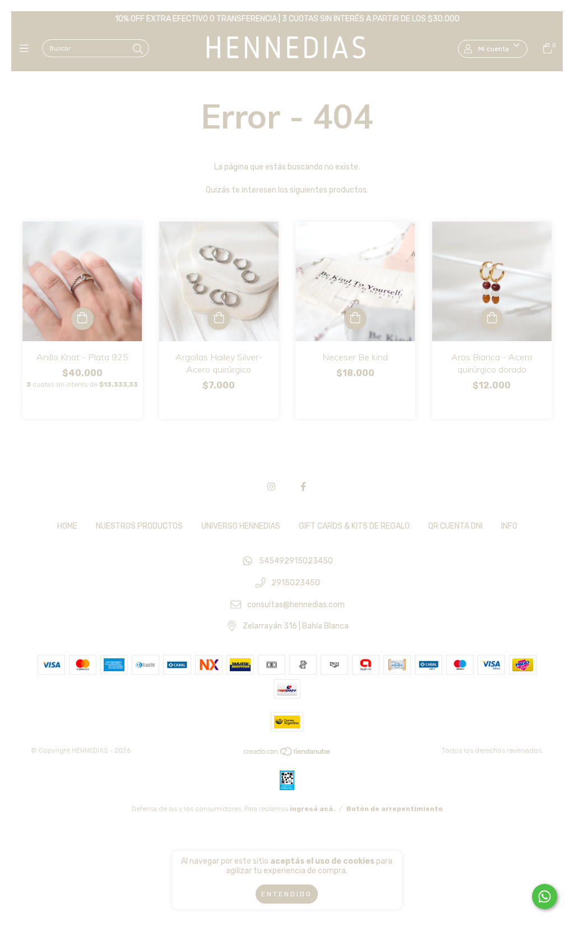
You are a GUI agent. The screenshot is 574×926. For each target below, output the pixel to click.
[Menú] (26, 48)
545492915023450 (296, 561)
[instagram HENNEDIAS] (271, 487)
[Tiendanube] (287, 754)
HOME (67, 526)
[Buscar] (137, 49)
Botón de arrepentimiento (394, 809)
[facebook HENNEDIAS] (303, 487)
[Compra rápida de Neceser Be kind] (355, 319)
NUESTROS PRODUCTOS (139, 526)
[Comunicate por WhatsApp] (544, 896)
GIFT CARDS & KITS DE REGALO (354, 526)
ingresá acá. (312, 809)
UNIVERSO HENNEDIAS (240, 526)
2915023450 (295, 583)
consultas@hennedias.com (296, 604)
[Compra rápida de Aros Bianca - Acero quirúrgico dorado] (491, 319)
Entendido (286, 894)
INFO (509, 526)
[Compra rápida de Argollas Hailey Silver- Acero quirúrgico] (218, 319)
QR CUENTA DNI (455, 526)
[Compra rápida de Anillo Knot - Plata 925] (82, 319)
